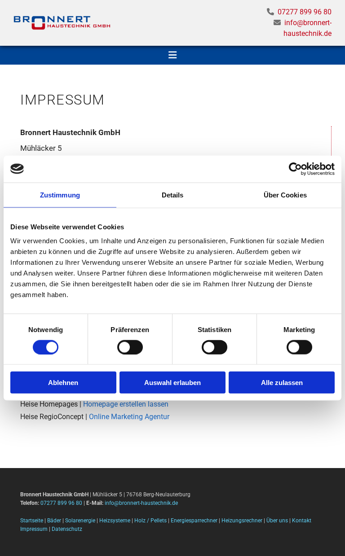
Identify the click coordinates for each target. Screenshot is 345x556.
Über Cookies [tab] (285, 194)
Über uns (277, 520)
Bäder (54, 520)
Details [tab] (173, 194)
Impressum (34, 529)
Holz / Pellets (150, 520)
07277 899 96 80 (305, 12)
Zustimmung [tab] (60, 194)
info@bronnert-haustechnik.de (141, 503)
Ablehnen (63, 382)
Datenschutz (67, 529)
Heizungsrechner (241, 520)
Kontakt (301, 520)
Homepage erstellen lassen (125, 404)
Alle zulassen (282, 382)
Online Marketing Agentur (129, 416)
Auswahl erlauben (172, 382)
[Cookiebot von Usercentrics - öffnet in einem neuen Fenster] (295, 168)
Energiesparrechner (194, 520)
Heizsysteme (114, 520)
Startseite (31, 520)
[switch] (130, 347)
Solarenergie (80, 520)
